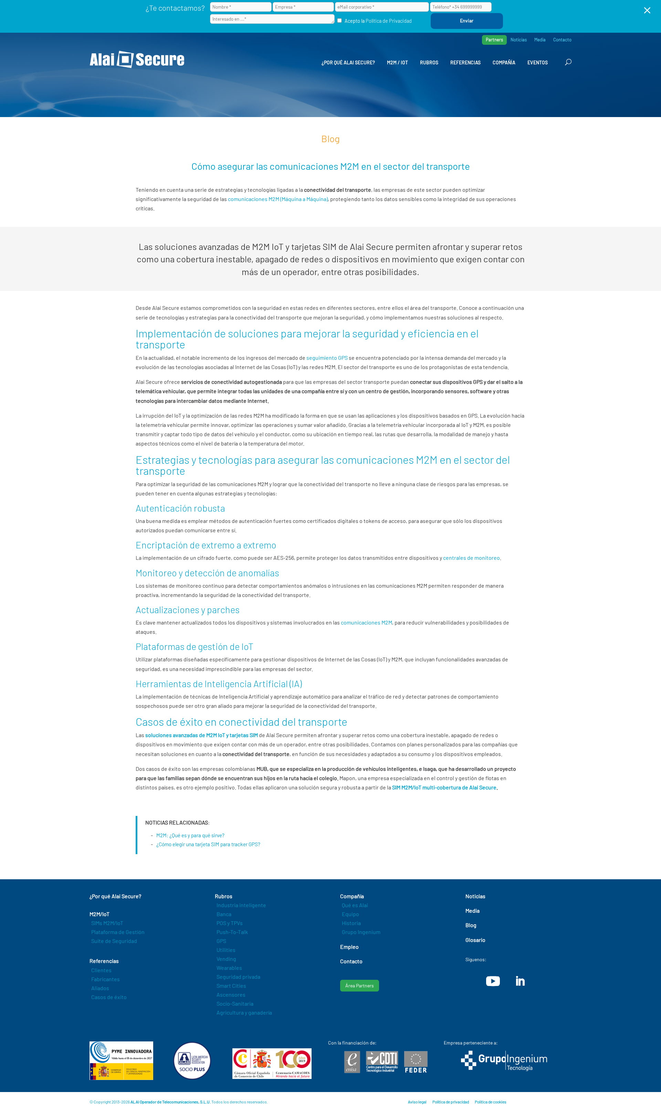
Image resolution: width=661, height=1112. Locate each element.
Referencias (465, 62)
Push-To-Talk (232, 932)
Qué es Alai (355, 905)
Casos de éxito (109, 997)
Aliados (100, 988)
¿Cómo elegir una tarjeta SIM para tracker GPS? (208, 844)
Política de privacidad (450, 1101)
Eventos (537, 62)
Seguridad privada (238, 976)
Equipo (350, 914)
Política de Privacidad (389, 21)
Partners (494, 39)
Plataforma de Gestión (118, 932)
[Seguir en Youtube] (493, 981)
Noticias (519, 39)
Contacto (562, 39)
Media (540, 39)
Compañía (504, 62)
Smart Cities (231, 985)
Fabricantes (105, 979)
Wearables (229, 967)
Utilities (226, 949)
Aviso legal (417, 1101)
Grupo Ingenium (361, 932)
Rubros (429, 62)
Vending (226, 958)
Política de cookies (490, 1101)
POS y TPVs (230, 923)
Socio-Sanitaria (235, 1003)
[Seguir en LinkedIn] (520, 981)
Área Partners (359, 985)
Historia (351, 923)
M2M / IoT (397, 62)
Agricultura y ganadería (244, 1012)
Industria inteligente (241, 905)
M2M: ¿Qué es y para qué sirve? (190, 835)
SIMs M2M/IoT (107, 923)
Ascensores (231, 994)
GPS (221, 940)
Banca (224, 914)
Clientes (101, 970)
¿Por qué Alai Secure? (348, 62)
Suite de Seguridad (114, 940)
